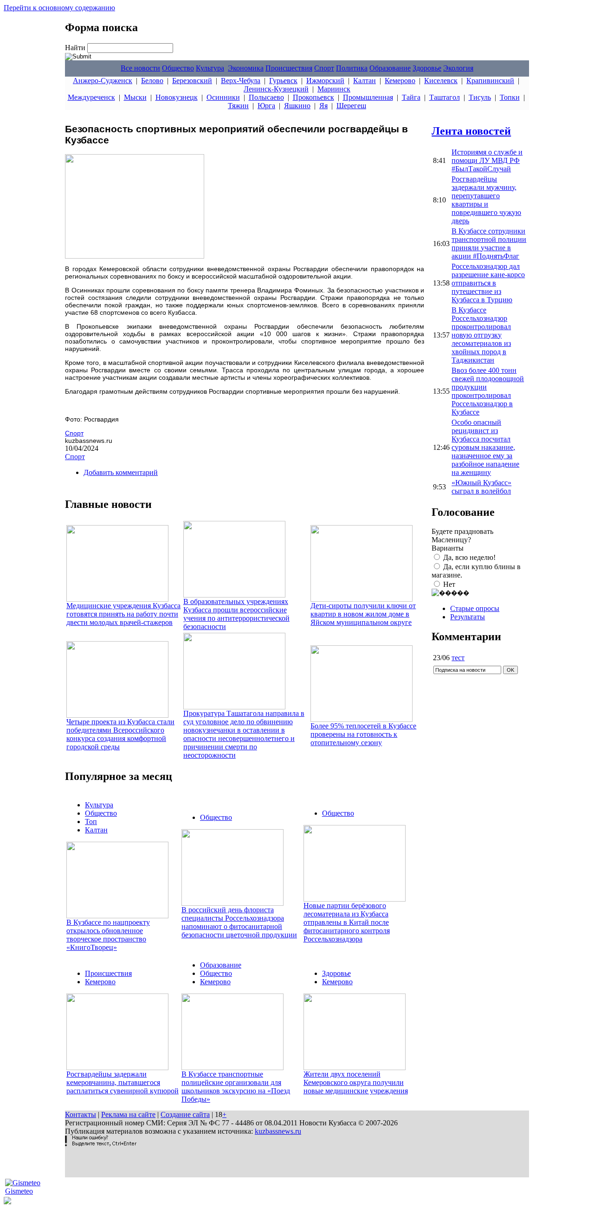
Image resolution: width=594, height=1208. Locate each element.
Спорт (324, 68)
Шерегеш (351, 106)
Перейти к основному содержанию (59, 8)
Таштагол (444, 97)
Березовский (192, 80)
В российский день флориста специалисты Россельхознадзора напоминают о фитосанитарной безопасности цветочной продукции (239, 922)
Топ (91, 821)
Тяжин (238, 106)
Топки (510, 97)
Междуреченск (91, 97)
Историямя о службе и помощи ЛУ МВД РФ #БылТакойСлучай (487, 160)
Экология (458, 68)
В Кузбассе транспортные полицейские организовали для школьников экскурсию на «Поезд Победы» (235, 1086)
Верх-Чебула (240, 80)
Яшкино (297, 106)
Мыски (135, 97)
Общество (178, 68)
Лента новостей (471, 131)
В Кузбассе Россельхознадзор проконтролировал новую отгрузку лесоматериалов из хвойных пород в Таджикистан (481, 335)
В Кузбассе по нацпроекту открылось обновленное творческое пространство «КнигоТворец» (108, 934)
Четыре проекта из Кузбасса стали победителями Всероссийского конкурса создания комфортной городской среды (120, 734)
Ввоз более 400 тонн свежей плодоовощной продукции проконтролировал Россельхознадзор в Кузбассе (488, 391)
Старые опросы (474, 608)
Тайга (411, 97)
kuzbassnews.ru (278, 1131)
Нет (449, 584)
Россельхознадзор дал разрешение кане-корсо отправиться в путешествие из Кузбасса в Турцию (488, 283)
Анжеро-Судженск (102, 80)
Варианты (448, 548)
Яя (323, 106)
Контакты (80, 1114)
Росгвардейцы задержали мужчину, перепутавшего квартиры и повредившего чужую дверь (486, 200)
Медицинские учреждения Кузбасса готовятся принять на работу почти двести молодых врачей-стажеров (123, 614)
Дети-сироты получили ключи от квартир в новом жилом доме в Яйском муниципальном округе (363, 614)
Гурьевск (283, 80)
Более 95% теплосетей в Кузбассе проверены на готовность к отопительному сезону (363, 734)
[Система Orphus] (100, 1144)
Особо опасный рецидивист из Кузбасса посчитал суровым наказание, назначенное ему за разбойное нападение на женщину (485, 447)
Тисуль (480, 97)
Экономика (246, 68)
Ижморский (325, 80)
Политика (352, 68)
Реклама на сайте (128, 1114)
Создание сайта (185, 1114)
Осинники (223, 97)
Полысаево (266, 97)
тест (458, 658)
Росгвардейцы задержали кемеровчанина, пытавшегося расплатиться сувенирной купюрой (122, 1082)
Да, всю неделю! (469, 557)
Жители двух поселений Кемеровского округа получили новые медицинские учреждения (355, 1082)
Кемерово (400, 80)
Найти (76, 48)
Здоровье (427, 68)
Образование (390, 68)
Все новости (140, 68)
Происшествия (288, 68)
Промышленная (368, 97)
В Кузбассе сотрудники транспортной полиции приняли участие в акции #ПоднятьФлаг (489, 243)
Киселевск (441, 80)
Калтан (364, 80)
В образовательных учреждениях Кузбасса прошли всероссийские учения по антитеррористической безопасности (236, 614)
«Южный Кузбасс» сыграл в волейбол (481, 487)
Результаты (467, 617)
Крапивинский (490, 80)
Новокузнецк (176, 97)
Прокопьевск (313, 97)
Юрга (266, 106)
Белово (152, 80)
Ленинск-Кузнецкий (276, 89)
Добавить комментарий (121, 472)
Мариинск (333, 89)
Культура (210, 68)
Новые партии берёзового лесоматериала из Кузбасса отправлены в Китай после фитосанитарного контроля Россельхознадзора (346, 922)
